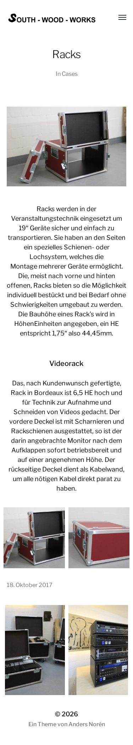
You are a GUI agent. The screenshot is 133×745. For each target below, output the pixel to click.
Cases (70, 73)
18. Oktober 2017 (29, 584)
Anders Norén (86, 724)
